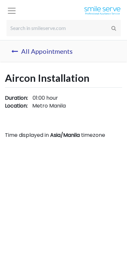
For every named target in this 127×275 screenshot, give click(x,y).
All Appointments (47, 51)
